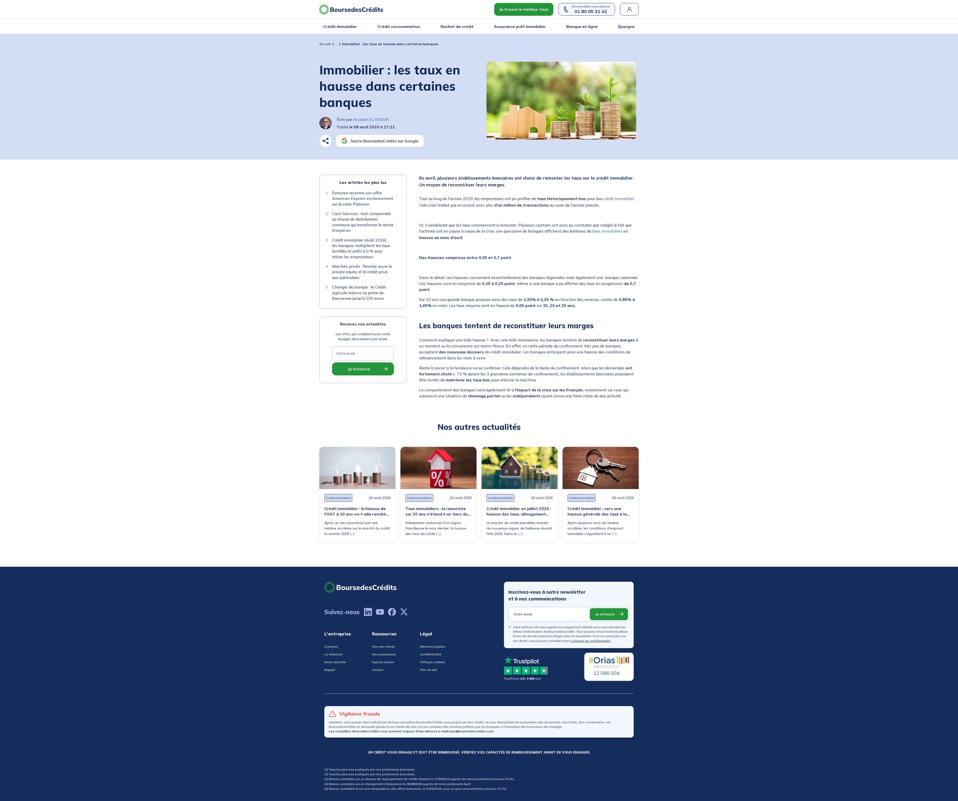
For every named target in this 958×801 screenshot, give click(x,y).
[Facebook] (392, 612)
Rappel (329, 670)
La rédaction (333, 654)
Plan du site (428, 670)
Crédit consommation (398, 26)
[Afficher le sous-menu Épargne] (633, 26)
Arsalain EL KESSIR (371, 119)
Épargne (626, 26)
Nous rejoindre (335, 662)
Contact (377, 670)
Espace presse (383, 662)
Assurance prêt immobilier (520, 26)
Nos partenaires (384, 654)
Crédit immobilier (340, 26)
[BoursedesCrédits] (360, 587)
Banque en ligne (582, 26)
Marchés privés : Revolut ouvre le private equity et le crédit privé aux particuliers (362, 272)
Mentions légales (432, 646)
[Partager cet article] (325, 141)
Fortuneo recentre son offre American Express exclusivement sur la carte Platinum (362, 198)
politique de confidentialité (590, 641)
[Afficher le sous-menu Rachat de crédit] (472, 26)
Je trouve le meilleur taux (523, 9)
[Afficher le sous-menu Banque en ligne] (596, 26)
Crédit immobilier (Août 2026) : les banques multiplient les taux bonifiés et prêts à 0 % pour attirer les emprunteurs (361, 248)
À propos (331, 646)
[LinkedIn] (368, 612)
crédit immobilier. (619, 198)
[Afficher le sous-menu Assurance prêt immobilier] (544, 26)
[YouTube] (380, 612)
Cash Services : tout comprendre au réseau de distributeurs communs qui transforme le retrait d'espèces (362, 222)
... (336, 44)
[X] (404, 612)
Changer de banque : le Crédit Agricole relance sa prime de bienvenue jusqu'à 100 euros (359, 293)
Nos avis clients (383, 646)
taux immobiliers (607, 231)
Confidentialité (430, 654)
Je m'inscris (359, 369)
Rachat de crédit (457, 26)
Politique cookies (432, 662)
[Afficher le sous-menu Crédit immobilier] (355, 26)
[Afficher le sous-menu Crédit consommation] (418, 26)
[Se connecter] (629, 9)
